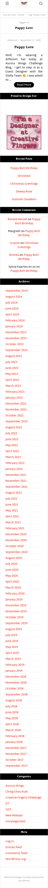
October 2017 (14, 760)
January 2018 (14, 742)
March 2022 (13, 457)
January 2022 (14, 469)
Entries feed (13, 848)
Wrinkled (24, 176)
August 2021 (13, 493)
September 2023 (16, 350)
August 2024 (13, 297)
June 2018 (11, 713)
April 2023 (12, 380)
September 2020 (16, 552)
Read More (25, 85)
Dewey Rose (24, 192)
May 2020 (11, 576)
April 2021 (12, 517)
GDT (8, 810)
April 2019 (12, 653)
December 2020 (15, 535)
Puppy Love (24, 47)
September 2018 (16, 695)
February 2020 (15, 594)
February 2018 (14, 736)
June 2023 (11, 368)
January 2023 (14, 398)
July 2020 (11, 564)
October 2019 (14, 618)
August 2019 (13, 629)
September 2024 (16, 291)
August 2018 (13, 701)
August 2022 (13, 428)
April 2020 (12, 582)
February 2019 (14, 665)
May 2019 (11, 647)
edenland (12, 40)
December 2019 (15, 606)
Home (21, 15)
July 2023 (11, 362)
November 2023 (16, 339)
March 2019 (13, 659)
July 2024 (11, 303)
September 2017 (16, 766)
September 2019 (16, 624)
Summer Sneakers (24, 200)
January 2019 (14, 671)
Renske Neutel (17, 219)
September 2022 (16, 422)
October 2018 (14, 689)
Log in (9, 842)
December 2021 (15, 475)
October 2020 (14, 546)
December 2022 (15, 404)
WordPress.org (15, 859)
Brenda (14, 255)
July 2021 (11, 499)
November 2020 (16, 541)
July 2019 (11, 635)
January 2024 (14, 327)
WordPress (24, 881)
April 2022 (12, 451)
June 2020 (11, 570)
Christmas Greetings (24, 184)
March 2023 (13, 386)
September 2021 (16, 487)
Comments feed (16, 853)
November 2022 (16, 410)
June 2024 (12, 309)
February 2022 (15, 463)
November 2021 (16, 481)
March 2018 (13, 730)
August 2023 (13, 356)
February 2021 (14, 529)
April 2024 (12, 315)
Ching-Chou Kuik (16, 792)
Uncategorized (15, 822)
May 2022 (11, 445)
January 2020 (14, 600)
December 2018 (15, 677)
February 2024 (15, 321)
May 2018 (11, 719)
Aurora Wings (14, 786)
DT (7, 804)
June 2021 (11, 505)
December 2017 (15, 748)
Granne (15, 243)
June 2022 (11, 440)
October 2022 (14, 416)
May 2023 (11, 374)
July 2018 (11, 707)
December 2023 (15, 333)
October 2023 (14, 345)
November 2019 (16, 612)
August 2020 (13, 558)
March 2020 (13, 588)
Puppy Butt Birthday (24, 168)
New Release (14, 816)
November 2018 (16, 683)
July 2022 (11, 434)
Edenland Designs (13, 877)
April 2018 (12, 724)
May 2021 (11, 511)
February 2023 (15, 392)
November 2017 (16, 754)
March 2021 (13, 523)
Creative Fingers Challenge (23, 798)
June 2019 (11, 641)
